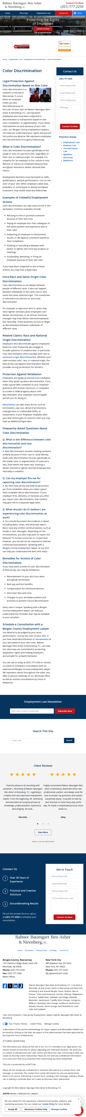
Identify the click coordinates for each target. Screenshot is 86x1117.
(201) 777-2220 (61, 970)
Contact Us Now (74, 3)
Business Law (69, 145)
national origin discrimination (19, 357)
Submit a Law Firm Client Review (43, 842)
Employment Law (43, 13)
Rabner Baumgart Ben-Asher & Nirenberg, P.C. (40, 1088)
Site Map (53, 950)
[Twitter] (10, 986)
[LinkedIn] (15, 986)
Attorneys (24, 13)
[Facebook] (5, 986)
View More (43, 832)
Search (69, 740)
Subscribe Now (65, 711)
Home (7, 13)
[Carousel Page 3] (48, 823)
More (80, 13)
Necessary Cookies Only (36, 1109)
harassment (42, 639)
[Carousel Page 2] (43, 823)
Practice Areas (67, 137)
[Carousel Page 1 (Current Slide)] (37, 823)
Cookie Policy (36, 1023)
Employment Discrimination (34, 59)
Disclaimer (29, 950)
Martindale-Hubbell (70, 1029)
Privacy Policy (41, 950)
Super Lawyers (50, 1029)
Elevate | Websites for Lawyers (20, 1093)
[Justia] (20, 986)
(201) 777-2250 (72, 6)
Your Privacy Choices (18, 1023)
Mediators (68, 160)
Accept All (12, 1109)
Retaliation (9, 404)
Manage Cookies (51, 1023)
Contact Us (63, 13)
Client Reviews (43, 766)
